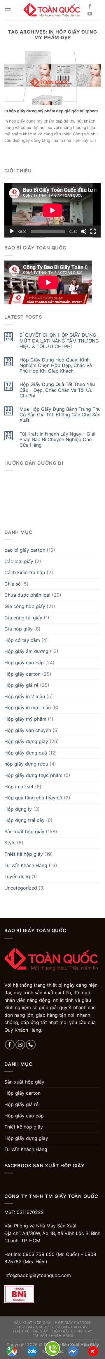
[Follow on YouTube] (90, 14)
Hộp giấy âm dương (26, 651)
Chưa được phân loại (27, 595)
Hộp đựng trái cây (24, 820)
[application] (52, 210)
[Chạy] (12, 231)
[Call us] (31, 1044)
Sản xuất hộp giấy (24, 831)
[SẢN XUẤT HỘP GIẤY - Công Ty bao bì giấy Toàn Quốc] (52, 10)
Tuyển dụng (17, 876)
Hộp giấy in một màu (27, 707)
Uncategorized (20, 888)
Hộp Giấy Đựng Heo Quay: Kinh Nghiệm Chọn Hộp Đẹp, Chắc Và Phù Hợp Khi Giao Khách (56, 365)
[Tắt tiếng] (84, 231)
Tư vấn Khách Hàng (25, 865)
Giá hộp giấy (18, 629)
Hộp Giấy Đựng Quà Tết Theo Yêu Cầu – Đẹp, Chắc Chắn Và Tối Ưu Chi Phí (57, 390)
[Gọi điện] (52, 1348)
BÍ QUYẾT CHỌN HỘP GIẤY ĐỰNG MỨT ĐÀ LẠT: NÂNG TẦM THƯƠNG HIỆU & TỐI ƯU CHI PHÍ (59, 340)
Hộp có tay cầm (22, 640)
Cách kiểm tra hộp (24, 572)
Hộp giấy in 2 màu (24, 696)
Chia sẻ (12, 584)
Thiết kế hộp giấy (23, 854)
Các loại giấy (18, 561)
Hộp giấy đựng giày (26, 741)
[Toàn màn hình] (93, 231)
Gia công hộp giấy (24, 606)
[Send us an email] (20, 1044)
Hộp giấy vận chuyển (27, 730)
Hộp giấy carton (22, 674)
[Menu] (7, 10)
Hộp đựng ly (18, 809)
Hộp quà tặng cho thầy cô (33, 798)
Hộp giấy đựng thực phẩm (33, 775)
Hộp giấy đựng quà (25, 753)
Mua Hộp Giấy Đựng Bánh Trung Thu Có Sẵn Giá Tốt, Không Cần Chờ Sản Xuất (60, 414)
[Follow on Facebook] (90, 6)
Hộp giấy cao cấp (24, 662)
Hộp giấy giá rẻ (21, 685)
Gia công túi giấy (23, 618)
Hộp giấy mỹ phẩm (25, 719)
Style (9, 843)
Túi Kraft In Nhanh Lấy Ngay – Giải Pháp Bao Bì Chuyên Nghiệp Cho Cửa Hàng (57, 439)
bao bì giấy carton (24, 550)
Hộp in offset (19, 786)
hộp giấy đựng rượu (26, 764)
